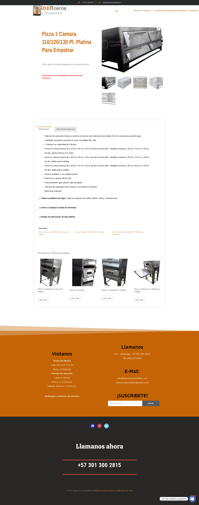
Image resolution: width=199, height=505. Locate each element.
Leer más (43, 300)
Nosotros (137, 11)
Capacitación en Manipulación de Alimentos (171, 11)
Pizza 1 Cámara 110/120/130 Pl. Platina (89, 232)
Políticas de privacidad (103, 490)
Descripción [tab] (44, 129)
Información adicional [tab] (65, 129)
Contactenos (193, 11)
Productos (146, 11)
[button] (116, 11)
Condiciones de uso (123, 490)
